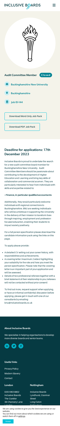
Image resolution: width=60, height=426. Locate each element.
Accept (8, 421)
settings (21, 416)
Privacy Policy (11, 369)
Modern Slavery (12, 373)
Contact (8, 378)
